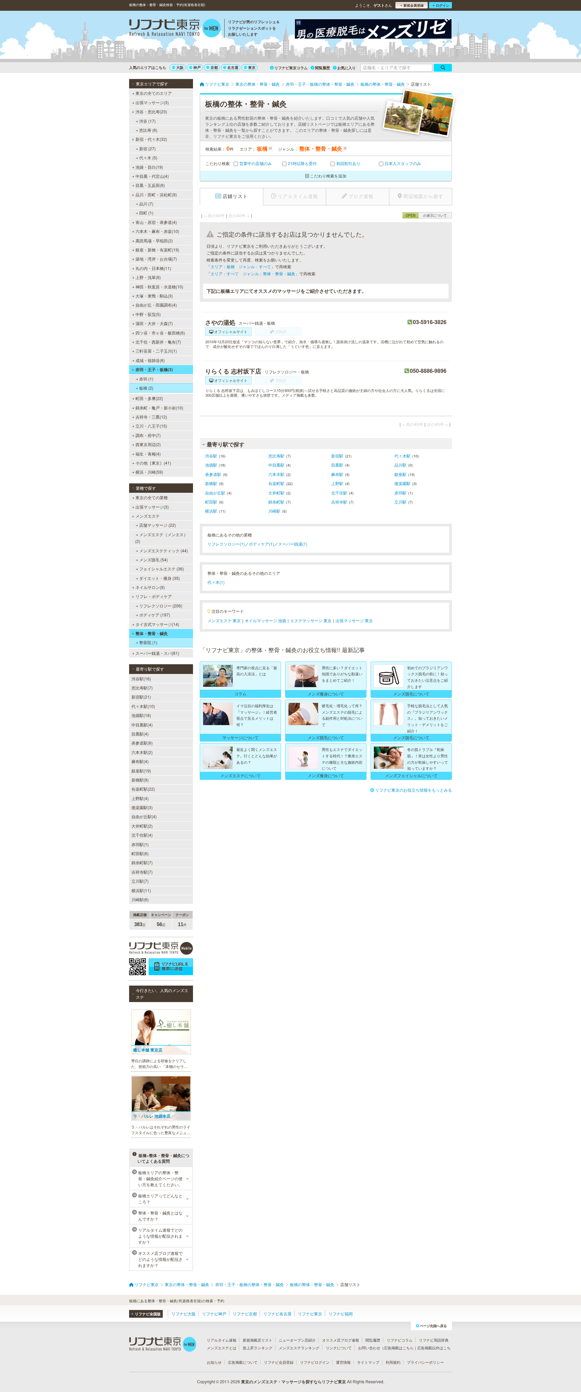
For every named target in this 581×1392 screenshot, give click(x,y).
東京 (252, 67)
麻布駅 (337, 474)
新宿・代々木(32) (151, 139)
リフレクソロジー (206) (160, 605)
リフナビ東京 (310, 1313)
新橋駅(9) (140, 780)
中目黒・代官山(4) (152, 176)
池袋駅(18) (141, 715)
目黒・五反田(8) (150, 185)
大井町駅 (276, 492)
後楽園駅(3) (142, 807)
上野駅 (337, 483)
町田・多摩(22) (149, 398)
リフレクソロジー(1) (226, 544)
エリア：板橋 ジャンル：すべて (240, 266)
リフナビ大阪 (183, 1313)
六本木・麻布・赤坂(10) (157, 231)
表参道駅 (213, 474)
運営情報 (343, 1362)
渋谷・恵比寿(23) (151, 111)
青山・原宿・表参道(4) (156, 222)
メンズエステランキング (299, 1347)
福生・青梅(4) (148, 453)
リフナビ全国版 (148, 1313)
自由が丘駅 (215, 492)
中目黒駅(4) (142, 724)
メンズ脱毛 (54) (153, 559)
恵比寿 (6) (148, 130)
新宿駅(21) (141, 697)
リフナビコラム (400, 1340)
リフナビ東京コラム (291, 67)
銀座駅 (400, 474)
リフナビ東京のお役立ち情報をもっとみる (413, 790)
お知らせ (214, 1362)
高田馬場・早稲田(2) (154, 240)
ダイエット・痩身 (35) (159, 578)
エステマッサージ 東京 (311, 620)
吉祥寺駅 (339, 502)
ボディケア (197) (154, 615)
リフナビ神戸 (214, 1313)
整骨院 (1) (148, 642)
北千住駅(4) (142, 835)
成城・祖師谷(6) (150, 360)
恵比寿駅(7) (142, 687)
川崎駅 (274, 511)
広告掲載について (243, 1362)
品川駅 (400, 465)
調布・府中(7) (148, 435)
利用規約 (393, 1362)
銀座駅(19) (141, 770)
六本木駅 (276, 474)
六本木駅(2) (142, 752)
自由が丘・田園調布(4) (156, 305)
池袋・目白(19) (149, 167)
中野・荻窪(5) (148, 314)
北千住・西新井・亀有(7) (158, 342)
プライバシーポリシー (425, 1362)
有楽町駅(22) (143, 789)
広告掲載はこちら (399, 1347)
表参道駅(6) (142, 743)
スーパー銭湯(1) (292, 544)
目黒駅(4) (140, 734)
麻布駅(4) (140, 761)
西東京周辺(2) (148, 444)
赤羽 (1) (146, 379)
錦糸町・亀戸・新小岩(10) (159, 407)
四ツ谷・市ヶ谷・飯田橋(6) (160, 332)
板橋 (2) (146, 388)
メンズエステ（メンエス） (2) (161, 537)
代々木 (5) (148, 157)
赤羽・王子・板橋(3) (154, 369)
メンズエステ (147, 516)
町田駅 (211, 502)
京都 (214, 67)
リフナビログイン (315, 1362)
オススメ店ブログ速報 (340, 1340)
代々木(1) (216, 582)
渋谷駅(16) (141, 678)
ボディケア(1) (261, 544)
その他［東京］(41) (153, 463)
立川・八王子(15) (151, 426)
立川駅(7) (140, 881)
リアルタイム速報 (221, 1340)
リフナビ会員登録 (279, 1362)
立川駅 (400, 502)
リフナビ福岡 (340, 1313)
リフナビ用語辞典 (434, 1340)
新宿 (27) (147, 148)
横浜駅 (211, 511)
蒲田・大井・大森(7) (154, 323)
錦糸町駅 (276, 502)
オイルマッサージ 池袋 (265, 620)
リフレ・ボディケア (153, 596)
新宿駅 (337, 456)
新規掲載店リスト (257, 1340)
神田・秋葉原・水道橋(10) (159, 286)
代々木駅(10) (143, 706)
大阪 (180, 67)
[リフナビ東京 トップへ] (175, 29)
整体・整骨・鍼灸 (151, 633)
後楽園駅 (402, 483)
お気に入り (346, 67)
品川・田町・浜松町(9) (156, 194)
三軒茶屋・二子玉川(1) (156, 351)
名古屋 (232, 67)
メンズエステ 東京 (224, 620)
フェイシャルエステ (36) (161, 568)
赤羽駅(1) (140, 844)
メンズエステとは (221, 1347)
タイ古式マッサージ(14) (157, 624)
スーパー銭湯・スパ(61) (157, 653)
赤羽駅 (400, 492)
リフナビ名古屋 (277, 1313)
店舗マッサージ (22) (157, 525)
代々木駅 (402, 456)
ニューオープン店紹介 (297, 1340)
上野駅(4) (140, 798)
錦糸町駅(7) (142, 862)
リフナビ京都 (245, 1313)
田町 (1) (146, 212)
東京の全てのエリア (153, 93)
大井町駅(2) (142, 826)
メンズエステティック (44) (163, 550)
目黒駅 (337, 465)
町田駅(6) (140, 853)
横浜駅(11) (141, 890)
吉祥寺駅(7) (142, 872)
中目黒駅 (276, 465)
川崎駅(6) (140, 899)
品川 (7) (146, 203)
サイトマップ (368, 1362)
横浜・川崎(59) (149, 472)
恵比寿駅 (276, 456)
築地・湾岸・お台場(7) (156, 259)
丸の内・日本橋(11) (153, 268)
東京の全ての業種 (151, 497)
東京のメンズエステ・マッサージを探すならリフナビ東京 (293, 1382)
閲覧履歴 (322, 67)
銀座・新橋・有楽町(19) (157, 249)
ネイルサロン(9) (150, 587)
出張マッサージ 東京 (354, 620)
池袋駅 (211, 465)
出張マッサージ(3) (152, 102)
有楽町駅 (276, 483)
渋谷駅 (211, 456)
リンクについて (339, 1347)
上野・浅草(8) (148, 277)
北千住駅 (339, 492)
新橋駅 (211, 483)
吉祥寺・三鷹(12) (151, 417)
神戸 (197, 67)
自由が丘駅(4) (144, 816)
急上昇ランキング (257, 1347)
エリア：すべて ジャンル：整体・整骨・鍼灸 (252, 273)
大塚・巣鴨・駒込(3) (154, 296)
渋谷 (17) (147, 121)
